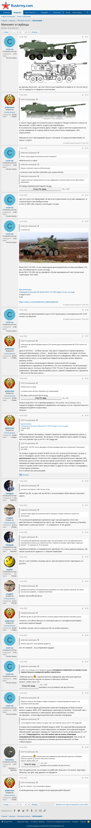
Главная (6, 12)
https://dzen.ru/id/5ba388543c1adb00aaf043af (38, 302)
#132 (87, 532)
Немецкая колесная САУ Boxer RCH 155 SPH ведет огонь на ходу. (47, 292)
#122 (87, 95)
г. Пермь (14, 116)
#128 (87, 378)
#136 (87, 635)
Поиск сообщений (24, 16)
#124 (87, 195)
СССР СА (9, 49)
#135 (87, 608)
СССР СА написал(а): (28, 99)
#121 (87, 37)
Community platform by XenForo (45, 826)
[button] (37, 12)
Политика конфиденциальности (58, 822)
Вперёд (34, 32)
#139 (87, 747)
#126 (87, 310)
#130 (87, 481)
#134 (87, 581)
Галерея (44, 12)
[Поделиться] (82, 37)
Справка (75, 822)
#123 (87, 148)
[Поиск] (87, 12)
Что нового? (30, 12)
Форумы (17, 12)
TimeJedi (10, 493)
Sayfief (10, 569)
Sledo (5, 28)
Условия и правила (37, 822)
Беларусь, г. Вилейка (13, 769)
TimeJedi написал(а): (28, 586)
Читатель (9, 759)
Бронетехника (25, 289)
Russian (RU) (7, 822)
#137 (87, 662)
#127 (87, 336)
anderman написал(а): (29, 153)
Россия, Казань (11, 58)
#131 (87, 505)
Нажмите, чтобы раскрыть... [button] (53, 119)
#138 (87, 693)
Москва (14, 527)
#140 (87, 778)
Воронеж (13, 500)
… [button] (14, 32)
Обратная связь (23, 822)
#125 (87, 221)
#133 (87, 557)
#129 (87, 416)
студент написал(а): (28, 537)
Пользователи (59, 12)
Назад (6, 32)
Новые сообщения (8, 16)
